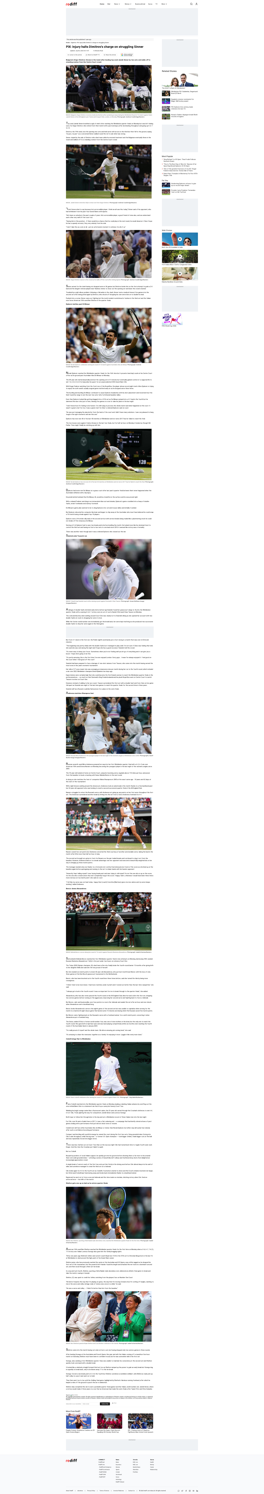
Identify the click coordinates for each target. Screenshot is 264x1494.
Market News (136, 1467)
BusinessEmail (140, 4)
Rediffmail (101, 1462)
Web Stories (167, 230)
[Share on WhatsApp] (178, 1491)
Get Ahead (119, 1474)
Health (152, 1462)
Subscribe (105, 1404)
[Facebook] (186, 1491)
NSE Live (135, 1464)
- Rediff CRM (102, 1474)
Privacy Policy (91, 1490)
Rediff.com (147, 1490)
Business (118, 1464)
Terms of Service (104, 1490)
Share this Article (111, 55)
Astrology (118, 1479)
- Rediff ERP (102, 1477)
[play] (180, 239)
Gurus (150, 4)
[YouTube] (193, 1491)
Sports (73, 42)
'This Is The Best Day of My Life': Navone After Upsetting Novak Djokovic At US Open (180, 165)
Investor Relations (118, 1490)
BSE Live (135, 1462)
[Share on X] (182, 1491)
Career (152, 1467)
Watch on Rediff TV (94, 55)
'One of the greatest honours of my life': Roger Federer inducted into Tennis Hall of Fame (180, 170)
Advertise (80, 1490)
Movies (118, 1467)
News (116, 4)
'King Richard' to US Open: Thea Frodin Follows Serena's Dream (180, 160)
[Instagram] (190, 1491)
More (163, 4)
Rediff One (102, 1464)
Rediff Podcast (120, 1482)
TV (156, 4)
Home (102, 4)
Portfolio (135, 1472)
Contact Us (131, 1490)
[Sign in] (196, 4)
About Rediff (69, 1490)
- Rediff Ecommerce (104, 1469)
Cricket (118, 1472)
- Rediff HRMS (102, 1472)
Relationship (153, 1469)
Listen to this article (76, 55)
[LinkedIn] (197, 1491)
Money (127, 4)
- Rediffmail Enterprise (105, 1467)
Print (115, 1403)
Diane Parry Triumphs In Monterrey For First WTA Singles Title (180, 174)
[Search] (191, 4)
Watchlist (135, 1469)
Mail (108, 4)
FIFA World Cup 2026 (169, 326)
